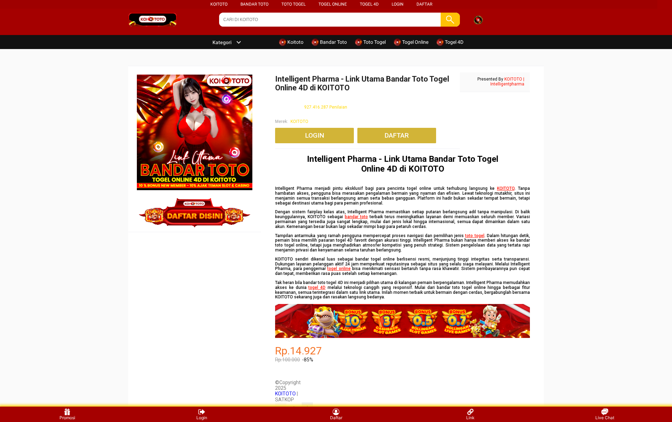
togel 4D (317, 287)
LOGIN (398, 4)
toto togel (474, 235)
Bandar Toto (254, 4)
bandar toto (356, 216)
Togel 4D (369, 4)
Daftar (336, 417)
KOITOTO (218, 4)
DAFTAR (424, 4)
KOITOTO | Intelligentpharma (507, 82)
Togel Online (332, 4)
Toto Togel (293, 4)
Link (470, 417)
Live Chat (604, 417)
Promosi (67, 417)
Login (201, 417)
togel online (338, 268)
